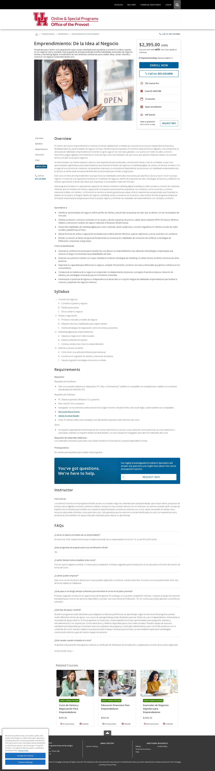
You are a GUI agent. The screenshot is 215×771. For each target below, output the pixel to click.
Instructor (39, 154)
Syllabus (39, 143)
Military (138, 746)
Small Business (63, 34)
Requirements (41, 149)
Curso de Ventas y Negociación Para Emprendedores (69, 709)
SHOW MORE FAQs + (63, 651)
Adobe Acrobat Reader (68, 415)
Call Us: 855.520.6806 (169, 34)
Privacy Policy (111, 765)
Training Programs (47, 34)
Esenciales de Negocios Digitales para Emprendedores (156, 709)
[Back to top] (107, 743)
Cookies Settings (25, 762)
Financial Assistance (143, 749)
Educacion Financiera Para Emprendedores (115, 707)
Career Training (92, 746)
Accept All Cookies (25, 756)
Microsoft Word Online (69, 411)
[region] (25, 749)
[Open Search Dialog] (177, 4)
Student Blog (162, 746)
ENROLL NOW (159, 65)
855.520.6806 (40, 179)
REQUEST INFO (169, 123)
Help (137, 752)
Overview (39, 138)
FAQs (37, 160)
